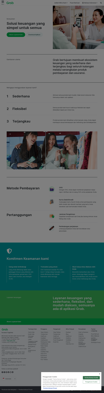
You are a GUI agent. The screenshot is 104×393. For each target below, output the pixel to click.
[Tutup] (99, 373)
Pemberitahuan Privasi (50, 388)
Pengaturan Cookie (91, 382)
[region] (71, 381)
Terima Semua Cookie (91, 377)
